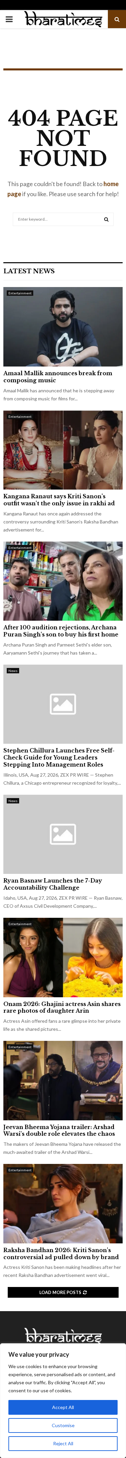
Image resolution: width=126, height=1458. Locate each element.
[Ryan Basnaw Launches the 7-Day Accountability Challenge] (63, 834)
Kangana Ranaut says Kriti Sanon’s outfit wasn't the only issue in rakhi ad (59, 500)
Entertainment (20, 293)
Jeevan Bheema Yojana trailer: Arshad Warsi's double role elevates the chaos (59, 1130)
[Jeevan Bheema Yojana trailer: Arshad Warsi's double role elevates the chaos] (63, 1080)
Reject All (63, 1443)
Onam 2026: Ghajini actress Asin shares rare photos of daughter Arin (62, 1007)
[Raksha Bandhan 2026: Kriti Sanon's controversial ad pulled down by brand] (63, 1203)
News (12, 671)
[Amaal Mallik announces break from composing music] (63, 327)
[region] (63, 1400)
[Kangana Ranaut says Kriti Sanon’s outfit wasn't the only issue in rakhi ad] (63, 450)
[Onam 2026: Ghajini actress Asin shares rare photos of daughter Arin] (63, 957)
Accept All (63, 1407)
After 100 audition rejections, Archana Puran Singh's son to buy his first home (60, 631)
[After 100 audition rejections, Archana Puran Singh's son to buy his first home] (63, 581)
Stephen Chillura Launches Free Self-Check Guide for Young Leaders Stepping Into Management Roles (59, 757)
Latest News (29, 271)
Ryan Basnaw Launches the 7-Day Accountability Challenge (52, 884)
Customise (63, 1425)
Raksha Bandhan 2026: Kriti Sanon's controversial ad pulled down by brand (61, 1253)
